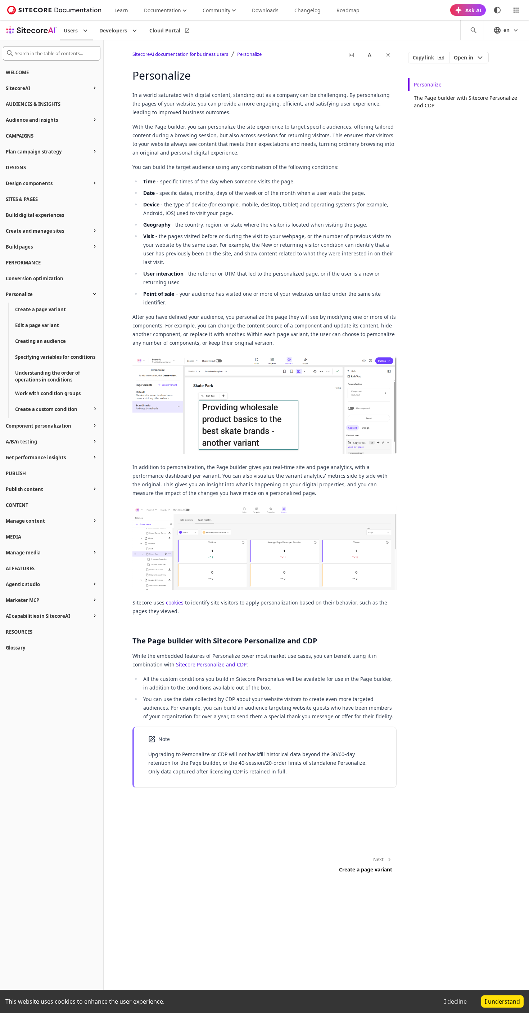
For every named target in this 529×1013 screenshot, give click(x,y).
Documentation (162, 10)
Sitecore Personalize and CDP (211, 664)
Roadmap (348, 10)
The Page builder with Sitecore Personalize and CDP (465, 101)
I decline (455, 1001)
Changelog (307, 10)
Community (216, 10)
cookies (175, 602)
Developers (113, 30)
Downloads (265, 10)
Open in (463, 57)
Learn (121, 10)
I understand (502, 1001)
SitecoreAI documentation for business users (180, 54)
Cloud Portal (164, 30)
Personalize (249, 54)
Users (71, 30)
